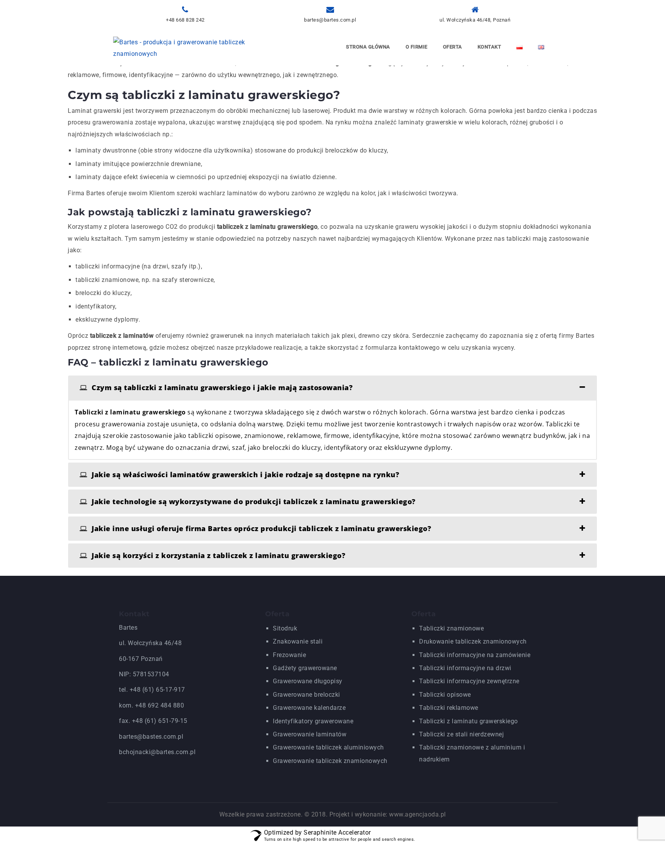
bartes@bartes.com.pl (330, 20)
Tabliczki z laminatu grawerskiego (468, 721)
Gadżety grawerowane (305, 668)
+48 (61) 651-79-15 (159, 720)
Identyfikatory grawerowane (313, 721)
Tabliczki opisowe (445, 694)
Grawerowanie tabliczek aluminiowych (328, 747)
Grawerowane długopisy (308, 681)
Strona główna (368, 47)
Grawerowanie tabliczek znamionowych (330, 761)
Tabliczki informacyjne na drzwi (465, 668)
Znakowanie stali (297, 641)
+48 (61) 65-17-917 (157, 689)
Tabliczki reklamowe (448, 707)
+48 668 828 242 (185, 20)
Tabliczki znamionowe (451, 628)
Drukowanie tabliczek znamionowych (473, 641)
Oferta (452, 47)
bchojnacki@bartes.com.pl (157, 752)
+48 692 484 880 (159, 705)
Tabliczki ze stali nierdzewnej (461, 734)
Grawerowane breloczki (306, 694)
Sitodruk (285, 628)
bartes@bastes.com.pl (151, 736)
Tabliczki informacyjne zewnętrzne (469, 681)
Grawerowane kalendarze (309, 707)
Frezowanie (289, 655)
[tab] (332, 388)
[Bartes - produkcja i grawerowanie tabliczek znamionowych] (183, 47)
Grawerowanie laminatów (309, 734)
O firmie (417, 47)
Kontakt (489, 47)
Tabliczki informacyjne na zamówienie (474, 655)
